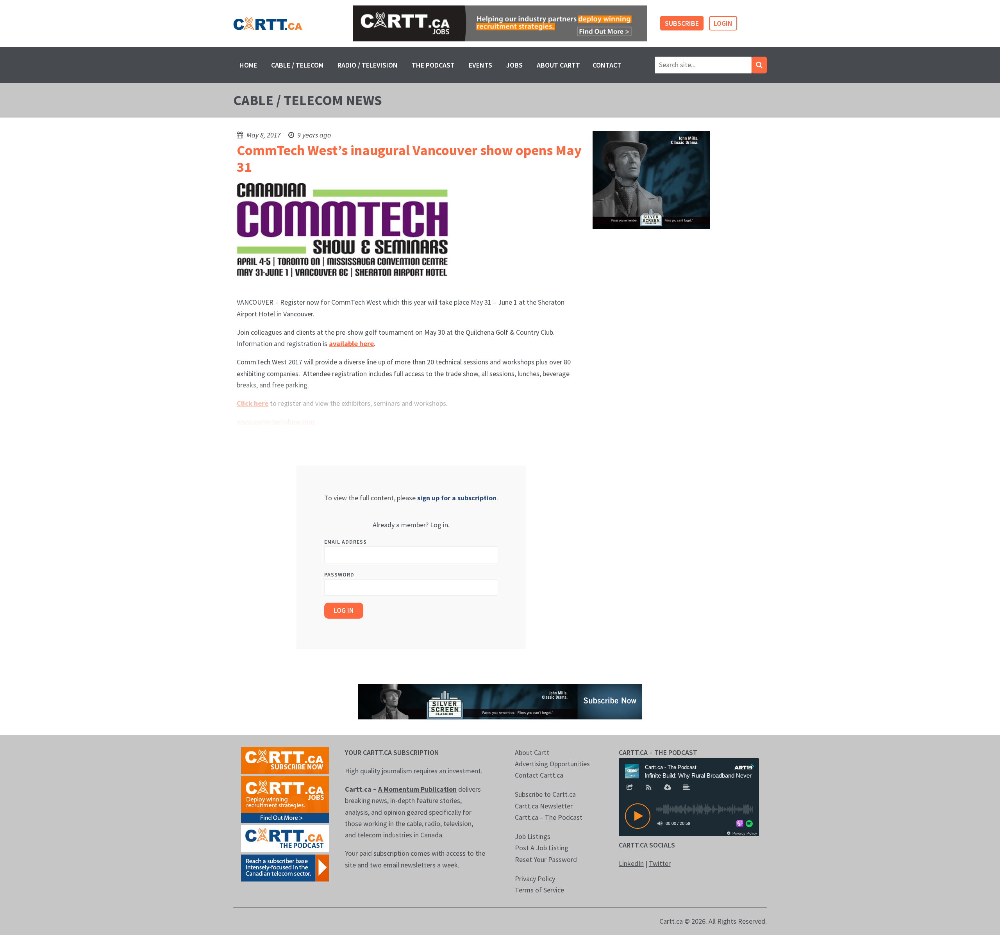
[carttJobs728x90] (499, 23)
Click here (252, 403)
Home (248, 65)
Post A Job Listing (541, 847)
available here (351, 343)
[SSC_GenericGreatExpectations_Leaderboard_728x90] (500, 700)
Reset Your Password (546, 859)
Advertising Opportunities (552, 763)
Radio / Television (368, 65)
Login (723, 23)
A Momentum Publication (417, 789)
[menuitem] (248, 65)
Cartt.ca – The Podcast (548, 817)
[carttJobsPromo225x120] (285, 798)
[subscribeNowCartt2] (285, 759)
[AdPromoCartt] (285, 866)
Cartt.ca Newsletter (544, 805)
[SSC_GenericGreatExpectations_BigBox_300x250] (651, 179)
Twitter (660, 863)
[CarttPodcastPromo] (285, 837)
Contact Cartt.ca (539, 775)
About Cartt (558, 65)
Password (339, 574)
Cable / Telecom (297, 65)
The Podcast (433, 65)
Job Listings (532, 836)
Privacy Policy (535, 878)
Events (480, 65)
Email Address (345, 541)
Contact (607, 65)
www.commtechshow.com (275, 421)
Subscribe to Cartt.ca (545, 794)
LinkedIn (631, 863)
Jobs (514, 65)
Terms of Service (539, 889)
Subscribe (682, 23)
